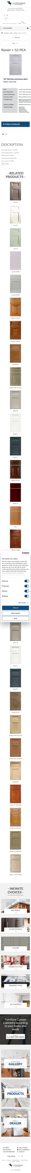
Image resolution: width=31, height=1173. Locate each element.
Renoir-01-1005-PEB (15, 805)
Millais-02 (15, 503)
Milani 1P (15, 411)
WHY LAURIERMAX (24, 1149)
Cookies (13, 1161)
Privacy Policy (24, 1160)
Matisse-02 (15, 364)
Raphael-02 (15, 781)
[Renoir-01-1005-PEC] (15, 817)
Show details (22, 602)
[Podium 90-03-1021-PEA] (15, 724)
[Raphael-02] (15, 770)
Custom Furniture (9, 1151)
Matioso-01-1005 (15, 318)
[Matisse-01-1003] (15, 330)
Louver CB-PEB (16, 271)
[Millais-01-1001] (15, 469)
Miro (15, 526)
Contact (8, 23)
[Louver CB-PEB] (15, 260)
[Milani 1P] (15, 399)
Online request (11, 10)
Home (4, 23)
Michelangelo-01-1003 (15, 387)
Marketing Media (18, 1169)
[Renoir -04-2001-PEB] (15, 840)
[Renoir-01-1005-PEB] (15, 793)
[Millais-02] (15, 492)
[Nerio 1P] (15, 631)
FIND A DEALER (23, 1147)
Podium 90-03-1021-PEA (15, 735)
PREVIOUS (17, 37)
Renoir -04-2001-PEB (15, 851)
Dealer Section (13, 23)
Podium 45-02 (15, 712)
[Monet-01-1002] (15, 538)
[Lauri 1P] (15, 191)
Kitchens (6, 1147)
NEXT (13, 43)
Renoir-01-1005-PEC (15, 828)
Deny (15, 618)
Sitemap (18, 1161)
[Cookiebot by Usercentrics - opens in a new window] (22, 553)
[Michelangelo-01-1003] (15, 376)
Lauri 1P (15, 202)
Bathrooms (7, 1149)
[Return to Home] (2, 33)
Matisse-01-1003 (15, 341)
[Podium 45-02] (15, 701)
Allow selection (15, 613)
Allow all (15, 608)
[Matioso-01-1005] (15, 306)
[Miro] (15, 515)
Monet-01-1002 (15, 550)
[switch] (26, 586)
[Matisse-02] (15, 353)
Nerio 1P (15, 642)
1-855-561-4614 (20, 10)
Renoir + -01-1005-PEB (15, 874)
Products (9, 1160)
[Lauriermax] (16, 3)
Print (6, 134)
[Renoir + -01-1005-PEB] (15, 863)
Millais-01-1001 (16, 480)
